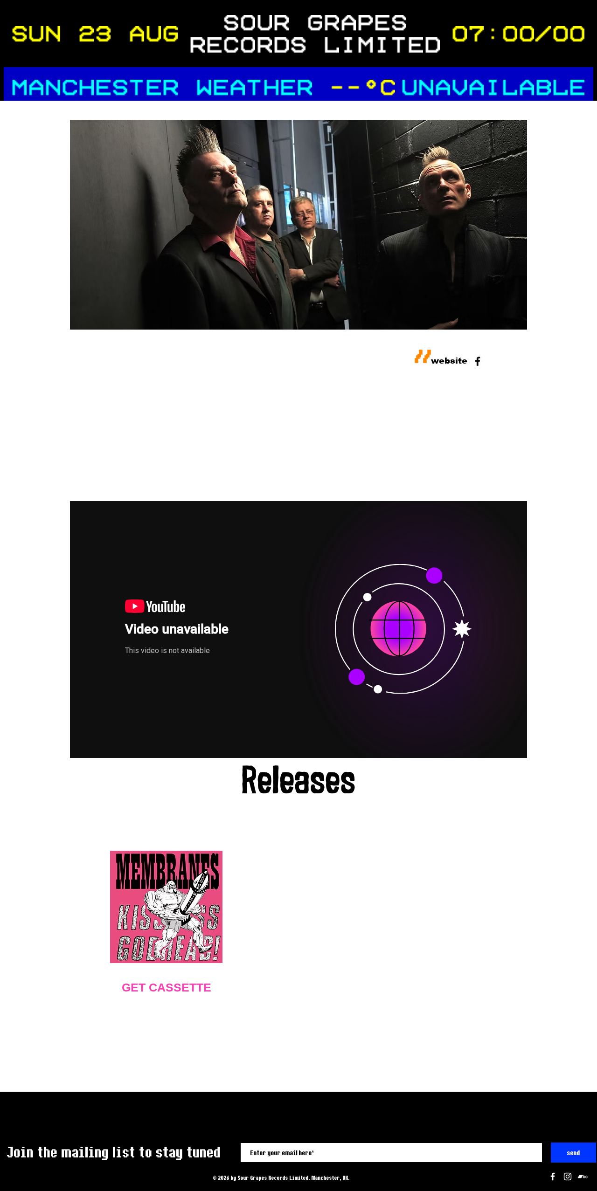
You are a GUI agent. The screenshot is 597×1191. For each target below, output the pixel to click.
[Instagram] (567, 1176)
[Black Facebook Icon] (478, 361)
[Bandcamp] (582, 1176)
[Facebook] (553, 1176)
